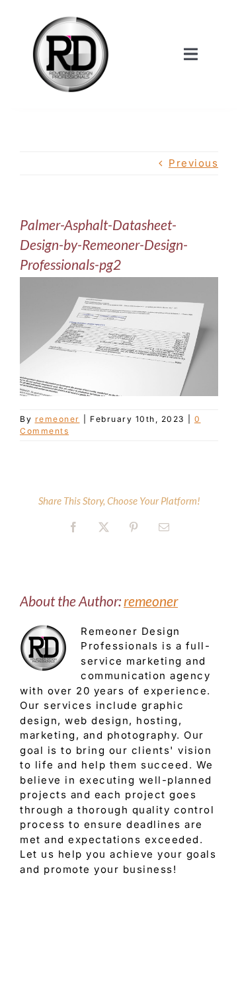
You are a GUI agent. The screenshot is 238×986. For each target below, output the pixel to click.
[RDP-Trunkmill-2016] (70, 15)
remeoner (57, 419)
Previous (193, 163)
